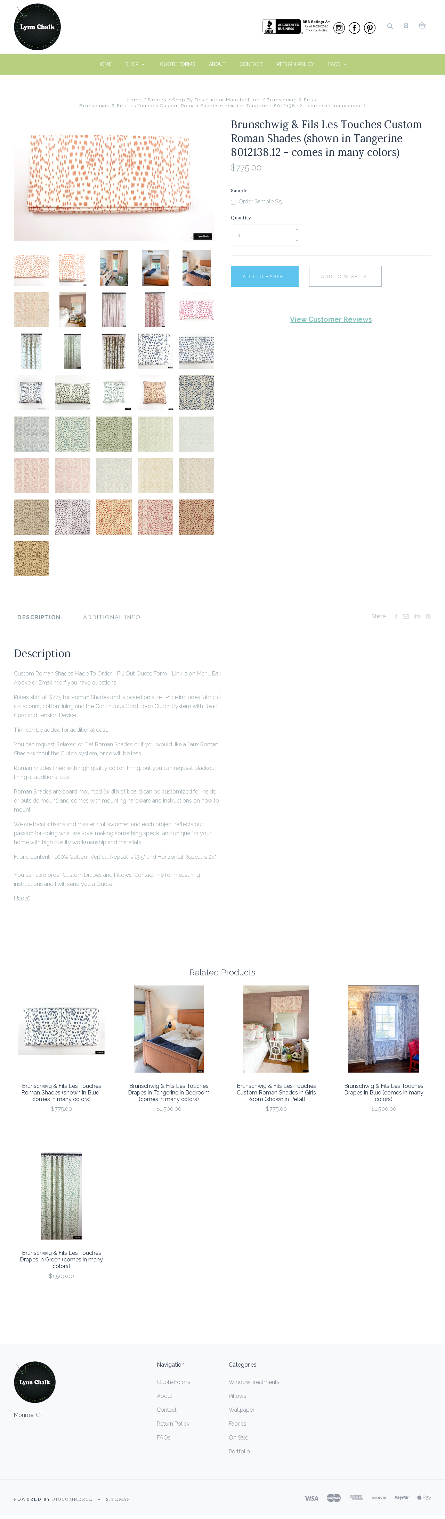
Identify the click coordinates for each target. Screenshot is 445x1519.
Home (104, 64)
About (217, 64)
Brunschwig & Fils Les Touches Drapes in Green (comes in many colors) (61, 1259)
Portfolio (239, 1451)
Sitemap (118, 1499)
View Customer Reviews (331, 319)
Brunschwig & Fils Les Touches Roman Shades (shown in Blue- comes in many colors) (61, 1092)
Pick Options (61, 1127)
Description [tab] (39, 617)
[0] (422, 25)
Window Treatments (254, 1382)
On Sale (238, 1437)
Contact (251, 64)
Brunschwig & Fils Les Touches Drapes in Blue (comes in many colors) (383, 1092)
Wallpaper (241, 1410)
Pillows (237, 1396)
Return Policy (295, 64)
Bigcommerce (72, 1499)
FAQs (335, 64)
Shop (133, 64)
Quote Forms (177, 64)
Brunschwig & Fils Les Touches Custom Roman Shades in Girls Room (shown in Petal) (276, 1092)
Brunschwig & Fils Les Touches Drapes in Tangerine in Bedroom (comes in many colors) (169, 1092)
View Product (61, 1029)
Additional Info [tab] (112, 617)
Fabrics (237, 1423)
